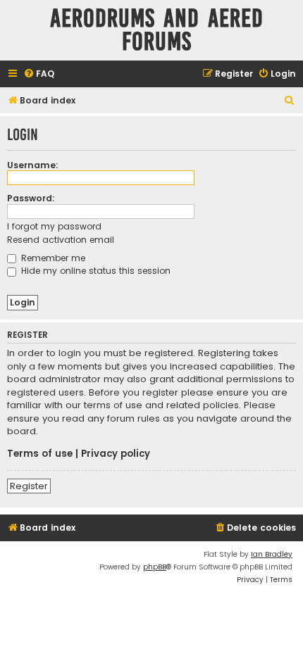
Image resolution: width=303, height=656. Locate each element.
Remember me (51, 258)
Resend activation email (60, 239)
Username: (32, 165)
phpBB (154, 567)
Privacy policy (115, 454)
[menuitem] (38, 74)
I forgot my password (54, 226)
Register (29, 486)
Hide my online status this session (94, 271)
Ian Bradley (271, 554)
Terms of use (40, 454)
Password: (31, 198)
